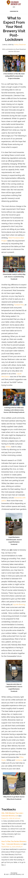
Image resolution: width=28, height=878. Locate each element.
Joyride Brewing (19, 604)
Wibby (8, 447)
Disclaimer (14, 873)
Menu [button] (14, 7)
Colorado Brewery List (14, 2)
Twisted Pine (19, 305)
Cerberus (18, 760)
